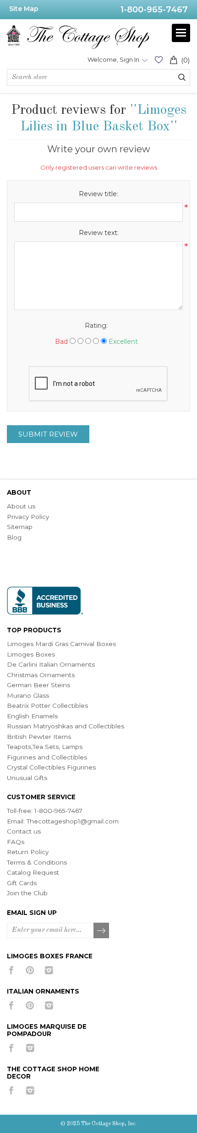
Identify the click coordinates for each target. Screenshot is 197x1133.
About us (21, 506)
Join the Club (27, 893)
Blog (14, 537)
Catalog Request (33, 872)
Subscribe (101, 931)
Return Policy (28, 851)
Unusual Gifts (27, 777)
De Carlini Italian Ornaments (51, 664)
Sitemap (20, 526)
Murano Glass (28, 695)
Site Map (23, 9)
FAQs (15, 841)
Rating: (96, 325)
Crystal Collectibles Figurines (51, 767)
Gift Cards (22, 883)
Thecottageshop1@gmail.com (73, 821)
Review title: (98, 194)
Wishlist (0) (158, 60)
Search (182, 77)
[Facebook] (11, 970)
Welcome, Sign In (113, 59)
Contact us (24, 831)
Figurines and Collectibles (47, 757)
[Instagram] (48, 970)
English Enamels (32, 716)
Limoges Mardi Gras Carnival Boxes (61, 643)
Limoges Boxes (31, 654)
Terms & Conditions (37, 862)
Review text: (99, 233)
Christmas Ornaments (41, 675)
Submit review (48, 434)
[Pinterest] (30, 970)
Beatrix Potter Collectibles (47, 705)
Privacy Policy (28, 516)
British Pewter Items (39, 736)
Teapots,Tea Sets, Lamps (44, 746)
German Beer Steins (38, 685)
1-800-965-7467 (154, 10)
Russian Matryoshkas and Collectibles (65, 726)
